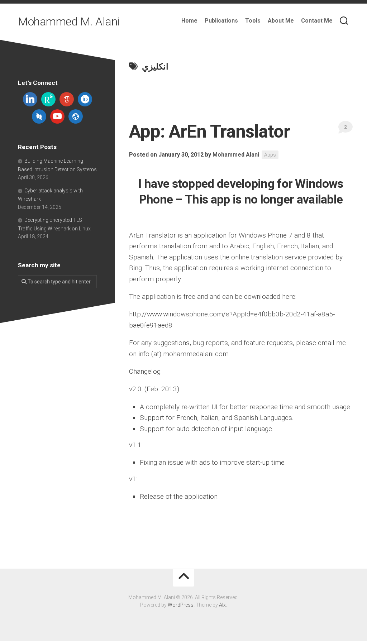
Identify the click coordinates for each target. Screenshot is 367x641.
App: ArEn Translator (209, 131)
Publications (221, 20)
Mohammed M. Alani (69, 21)
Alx (222, 605)
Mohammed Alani (236, 154)
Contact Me (317, 20)
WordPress (181, 605)
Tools (253, 20)
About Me (281, 20)
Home (189, 20)
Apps (270, 155)
